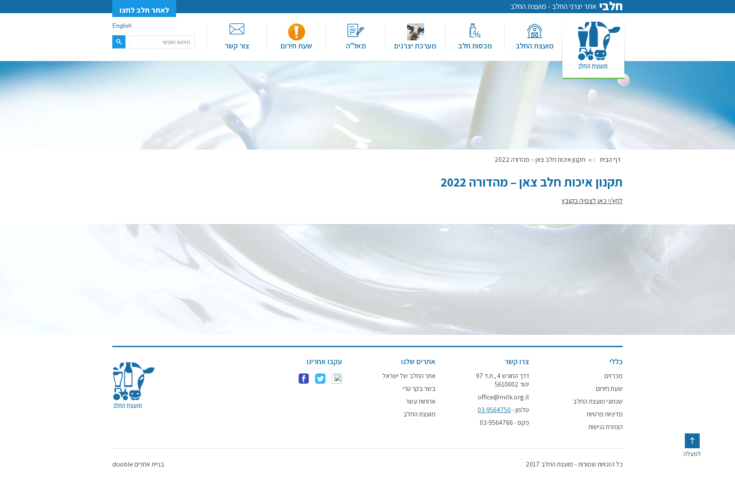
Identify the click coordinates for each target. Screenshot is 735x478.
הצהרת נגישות (605, 427)
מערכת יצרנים (415, 46)
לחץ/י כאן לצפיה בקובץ (592, 200)
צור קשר (237, 46)
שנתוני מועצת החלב (598, 401)
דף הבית (610, 159)
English (122, 25)
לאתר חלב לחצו (144, 10)
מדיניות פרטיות (605, 414)
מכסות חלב (475, 46)
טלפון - (503, 410)
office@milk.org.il (503, 397)
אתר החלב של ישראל (409, 376)
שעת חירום (296, 46)
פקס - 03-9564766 (504, 423)
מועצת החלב (535, 46)
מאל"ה (356, 46)
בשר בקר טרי (419, 389)
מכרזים (613, 376)
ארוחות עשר (421, 401)
